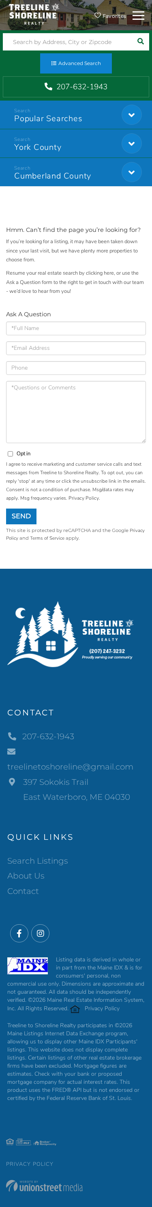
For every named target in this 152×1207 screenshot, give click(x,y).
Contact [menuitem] (23, 891)
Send (21, 516)
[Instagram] (40, 934)
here (109, 273)
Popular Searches (48, 118)
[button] (140, 41)
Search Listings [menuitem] (37, 861)
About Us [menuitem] (26, 876)
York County (38, 147)
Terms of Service (47, 538)
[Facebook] (19, 934)
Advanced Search (79, 63)
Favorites (113, 16)
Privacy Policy (84, 498)
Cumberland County (52, 175)
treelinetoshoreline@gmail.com (70, 767)
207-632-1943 (80, 87)
